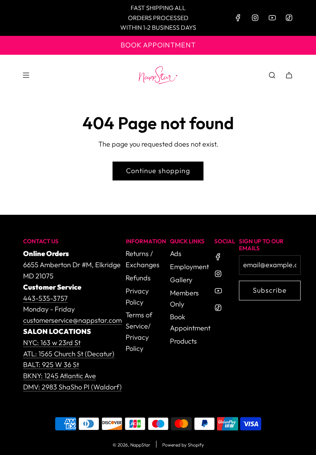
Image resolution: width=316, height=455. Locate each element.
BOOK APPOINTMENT (158, 44)
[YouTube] (272, 18)
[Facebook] (238, 18)
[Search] (272, 75)
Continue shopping (158, 170)
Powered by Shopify (183, 445)
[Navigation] (25, 75)
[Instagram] (255, 18)
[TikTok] (289, 18)
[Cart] (289, 75)
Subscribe (270, 290)
